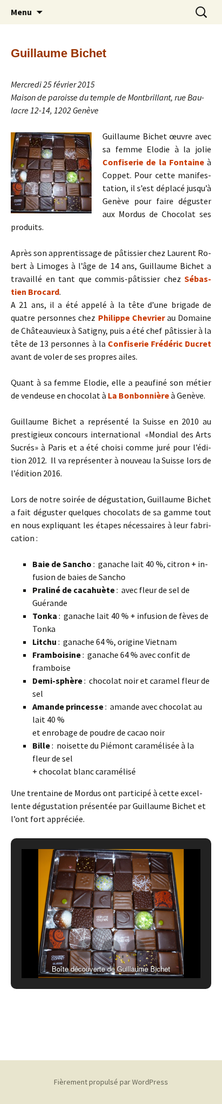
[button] (86, 949)
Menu (21, 11)
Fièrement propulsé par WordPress (111, 1082)
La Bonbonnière (138, 395)
